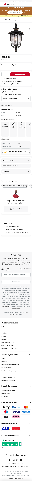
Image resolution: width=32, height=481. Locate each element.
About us (4, 358)
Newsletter (5, 362)
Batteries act (27, 466)
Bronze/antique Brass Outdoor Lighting (15, 186)
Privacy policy (6, 393)
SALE (15, 12)
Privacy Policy (19, 466)
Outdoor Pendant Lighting (11, 20)
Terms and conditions (9, 390)
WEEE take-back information (16, 469)
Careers (4, 377)
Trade (3, 371)
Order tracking (6, 330)
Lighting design (12, 371)
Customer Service (9, 323)
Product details (8, 160)
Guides (12, 380)
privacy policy (16, 308)
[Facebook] (10, 460)
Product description (10, 166)
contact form (6, 306)
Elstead (18, 112)
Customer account (8, 345)
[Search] (26, 4)
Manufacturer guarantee (10, 349)
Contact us (5, 333)
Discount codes (6, 368)
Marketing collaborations (10, 365)
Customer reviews (7, 374)
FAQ (2, 327)
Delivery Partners (9, 423)
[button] (29, 25)
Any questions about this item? (17, 152)
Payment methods (7, 342)
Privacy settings (12, 464)
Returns (4, 339)
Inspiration (5, 380)
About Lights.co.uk (9, 354)
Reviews (5, 171)
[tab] (16, 336)
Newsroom (12, 377)
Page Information (9, 386)
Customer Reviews (9, 435)
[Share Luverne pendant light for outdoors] (29, 28)
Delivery (4, 336)
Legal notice (5, 396)
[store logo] (10, 4)
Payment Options (9, 402)
